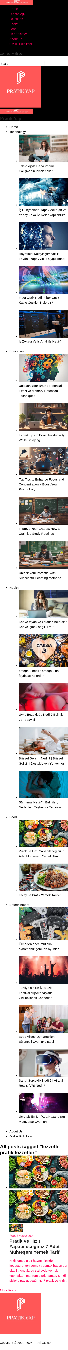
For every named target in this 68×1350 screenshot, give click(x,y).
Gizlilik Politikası (20, 44)
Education (16, 19)
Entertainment (19, 34)
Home (13, 9)
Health (13, 24)
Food (13, 29)
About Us (15, 39)
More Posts (8, 1290)
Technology (17, 14)
